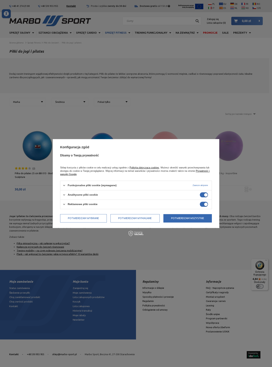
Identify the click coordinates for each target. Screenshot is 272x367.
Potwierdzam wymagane (135, 218)
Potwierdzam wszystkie (187, 218)
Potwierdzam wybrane (83, 218)
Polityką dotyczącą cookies (144, 167)
